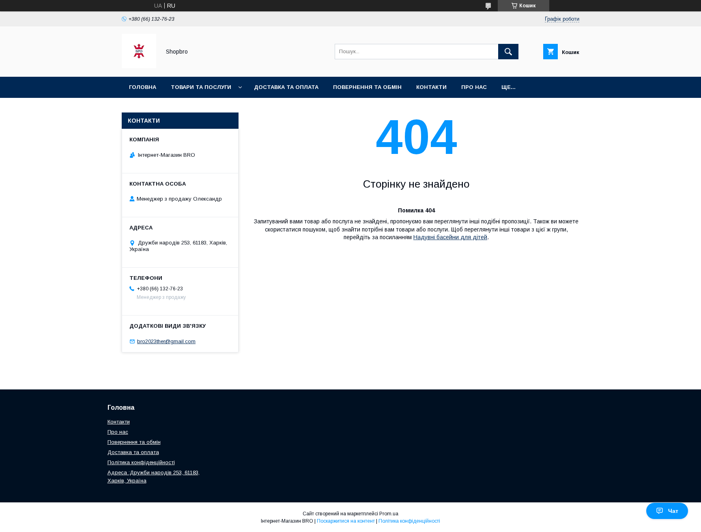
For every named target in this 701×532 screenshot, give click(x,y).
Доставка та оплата (286, 87)
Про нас (474, 87)
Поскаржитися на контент (346, 521)
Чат (673, 511)
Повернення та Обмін (367, 87)
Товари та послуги (201, 87)
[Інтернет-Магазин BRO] (139, 66)
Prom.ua (388, 514)
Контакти (431, 87)
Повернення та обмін (134, 442)
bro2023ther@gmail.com (166, 341)
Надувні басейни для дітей (450, 237)
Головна (142, 87)
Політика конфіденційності (141, 462)
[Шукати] (508, 51)
